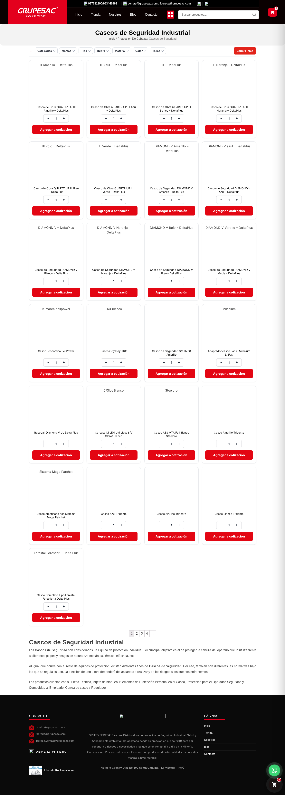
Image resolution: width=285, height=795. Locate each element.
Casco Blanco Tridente (229, 513)
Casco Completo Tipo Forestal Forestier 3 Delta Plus (56, 596)
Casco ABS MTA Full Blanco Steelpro (171, 434)
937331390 (95, 3)
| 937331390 (58, 751)
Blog (133, 14)
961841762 (43, 751)
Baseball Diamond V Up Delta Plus (56, 432)
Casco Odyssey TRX (113, 351)
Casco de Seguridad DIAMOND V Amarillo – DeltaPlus (171, 190)
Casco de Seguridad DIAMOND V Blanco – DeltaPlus (56, 271)
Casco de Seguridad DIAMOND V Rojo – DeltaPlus (171, 271)
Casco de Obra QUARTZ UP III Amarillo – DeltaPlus (55, 108)
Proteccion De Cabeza (132, 38)
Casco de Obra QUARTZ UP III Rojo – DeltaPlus (56, 190)
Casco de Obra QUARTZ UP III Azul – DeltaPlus (113, 108)
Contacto (151, 14)
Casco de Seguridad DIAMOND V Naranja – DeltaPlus (113, 271)
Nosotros (115, 14)
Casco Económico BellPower (56, 351)
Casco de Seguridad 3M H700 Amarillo (171, 352)
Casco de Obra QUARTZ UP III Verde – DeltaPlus (113, 190)
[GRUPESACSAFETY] (198, 3)
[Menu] (170, 14)
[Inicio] (37, 12)
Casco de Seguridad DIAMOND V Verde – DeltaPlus (229, 271)
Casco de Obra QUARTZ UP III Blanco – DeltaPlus (171, 108)
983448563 (110, 3)
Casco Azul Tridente (114, 513)
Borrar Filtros (245, 50)
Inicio (78, 14)
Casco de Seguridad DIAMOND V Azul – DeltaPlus (229, 190)
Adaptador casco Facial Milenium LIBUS (229, 352)
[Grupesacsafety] (205, 3)
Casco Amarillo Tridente (229, 432)
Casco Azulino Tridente (171, 513)
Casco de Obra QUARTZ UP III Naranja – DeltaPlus (229, 108)
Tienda (95, 14)
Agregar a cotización (56, 129)
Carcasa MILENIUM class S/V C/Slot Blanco (113, 434)
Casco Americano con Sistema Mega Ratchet (56, 515)
